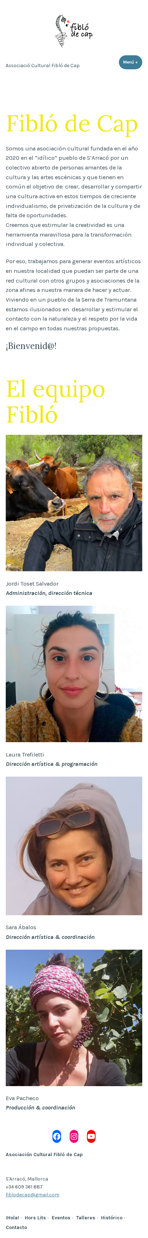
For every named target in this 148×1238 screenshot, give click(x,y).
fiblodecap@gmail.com (32, 1194)
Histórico (111, 1217)
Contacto (16, 1227)
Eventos (61, 1217)
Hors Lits (35, 1217)
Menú (132, 62)
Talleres (85, 1217)
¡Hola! (12, 1217)
